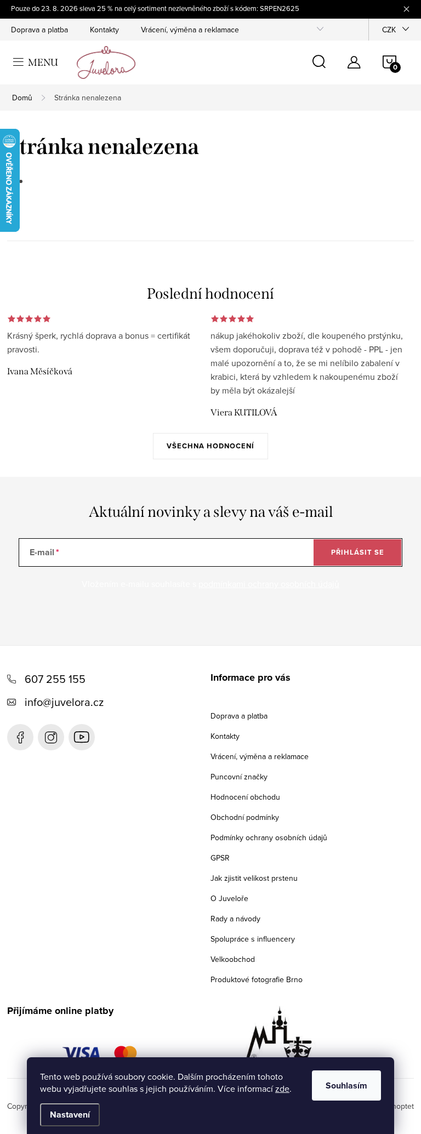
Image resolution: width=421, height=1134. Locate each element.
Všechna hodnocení (210, 446)
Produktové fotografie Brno (256, 979)
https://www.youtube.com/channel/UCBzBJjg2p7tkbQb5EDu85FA (82, 737)
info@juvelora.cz (64, 702)
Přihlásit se (357, 552)
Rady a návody (235, 918)
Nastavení (70, 1114)
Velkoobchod (232, 959)
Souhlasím (346, 1085)
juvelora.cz (51, 737)
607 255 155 (55, 679)
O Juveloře (229, 898)
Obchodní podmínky (244, 817)
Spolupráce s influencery (252, 938)
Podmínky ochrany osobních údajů (268, 837)
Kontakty (104, 29)
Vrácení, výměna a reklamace (190, 29)
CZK (389, 29)
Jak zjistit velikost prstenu (254, 878)
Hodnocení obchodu (245, 796)
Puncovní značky (239, 776)
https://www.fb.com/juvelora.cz (20, 737)
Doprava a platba (39, 29)
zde (282, 1088)
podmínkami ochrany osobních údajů (268, 584)
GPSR (220, 857)
